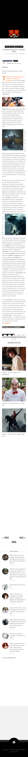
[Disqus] (14, 465)
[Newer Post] (8, 539)
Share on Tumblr (7, 61)
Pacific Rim (19, 46)
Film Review (10, 46)
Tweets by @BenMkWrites (9, 658)
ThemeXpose (14, 754)
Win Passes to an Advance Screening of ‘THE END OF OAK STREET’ (17, 635)
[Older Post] (20, 539)
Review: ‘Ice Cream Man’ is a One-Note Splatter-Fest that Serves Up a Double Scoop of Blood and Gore (18, 610)
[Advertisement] (14, 14)
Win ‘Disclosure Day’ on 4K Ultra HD (17, 585)
